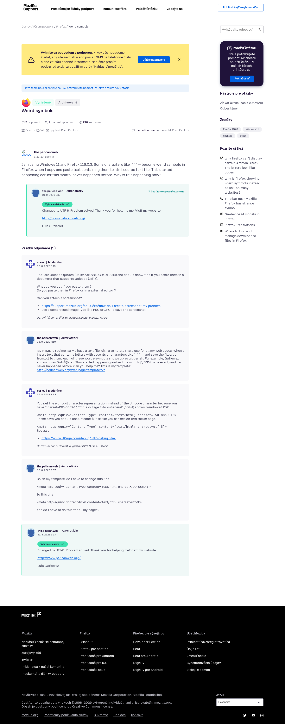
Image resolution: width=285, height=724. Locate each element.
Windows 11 (252, 129)
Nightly (138, 663)
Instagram (261, 715)
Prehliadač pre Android (97, 656)
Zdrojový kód (31, 653)
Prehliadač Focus (92, 670)
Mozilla (31, 615)
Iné (42, 130)
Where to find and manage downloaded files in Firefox (240, 235)
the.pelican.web (46, 152)
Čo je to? (193, 649)
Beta (136, 649)
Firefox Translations (240, 225)
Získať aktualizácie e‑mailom (241, 103)
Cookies (119, 715)
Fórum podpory (43, 26)
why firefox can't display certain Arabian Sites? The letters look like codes (243, 165)
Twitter (27, 660)
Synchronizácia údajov (204, 663)
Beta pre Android (145, 656)
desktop (227, 135)
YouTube (253, 715)
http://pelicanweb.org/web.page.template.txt (71, 370)
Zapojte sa (175, 9)
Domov (26, 26)
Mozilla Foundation (147, 695)
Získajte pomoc (198, 670)
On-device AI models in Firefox (242, 216)
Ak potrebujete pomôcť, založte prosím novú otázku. (97, 88)
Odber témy (229, 108)
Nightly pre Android (148, 670)
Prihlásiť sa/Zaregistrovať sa (240, 7)
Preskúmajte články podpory (72, 9)
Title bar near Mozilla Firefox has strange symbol (241, 203)
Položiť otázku (147, 9)
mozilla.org (30, 715)
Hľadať (259, 29)
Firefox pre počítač (94, 649)
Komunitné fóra (115, 9)
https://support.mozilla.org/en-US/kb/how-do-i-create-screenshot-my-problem (101, 306)
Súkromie (101, 715)
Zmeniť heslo (196, 656)
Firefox (61, 26)
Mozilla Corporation (116, 695)
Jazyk (220, 695)
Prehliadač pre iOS (93, 663)
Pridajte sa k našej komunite (43, 667)
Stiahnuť (86, 642)
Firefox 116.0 (230, 129)
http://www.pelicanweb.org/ (63, 218)
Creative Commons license (92, 706)
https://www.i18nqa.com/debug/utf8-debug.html (78, 438)
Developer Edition (146, 642)
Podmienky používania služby (66, 715)
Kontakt (137, 715)
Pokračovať (242, 78)
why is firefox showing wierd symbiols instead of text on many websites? (242, 185)
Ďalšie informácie (154, 59)
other (243, 135)
